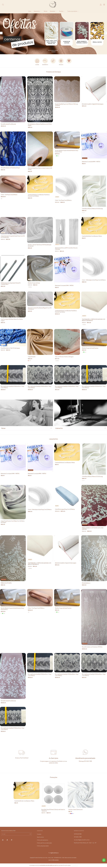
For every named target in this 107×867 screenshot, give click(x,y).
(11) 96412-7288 (78, 837)
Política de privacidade (43, 846)
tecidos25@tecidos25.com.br (81, 840)
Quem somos (40, 837)
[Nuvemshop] (53, 860)
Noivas (45, 11)
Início (29, 11)
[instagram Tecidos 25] (2, 840)
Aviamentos (37, 11)
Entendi (75, 865)
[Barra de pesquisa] (3, 4)
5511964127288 (77, 834)
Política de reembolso (42, 840)
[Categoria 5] (70, 63)
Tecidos (61, 11)
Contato (39, 834)
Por (53, 852)
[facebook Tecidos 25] (7, 840)
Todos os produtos (72, 11)
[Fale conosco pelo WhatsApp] (104, 860)
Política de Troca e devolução (44, 843)
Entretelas (52, 11)
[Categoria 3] (54, 63)
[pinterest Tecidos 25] (11, 840)
